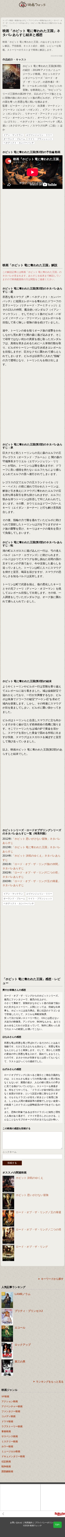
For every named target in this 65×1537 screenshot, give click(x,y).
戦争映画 (6, 1466)
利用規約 (28, 1522)
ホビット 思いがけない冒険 (32, 1195)
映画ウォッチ (32, 4)
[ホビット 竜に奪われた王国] (11, 65)
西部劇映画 (7, 1471)
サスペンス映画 (10, 1436)
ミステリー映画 (10, 1441)
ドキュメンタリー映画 (13, 1456)
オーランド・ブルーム (14, 139)
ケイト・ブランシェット (40, 139)
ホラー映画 (7, 1446)
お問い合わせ (16, 1522)
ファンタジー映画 (11, 1411)
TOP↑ (57, 1525)
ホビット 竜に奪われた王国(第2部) (42, 66)
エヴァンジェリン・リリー (39, 135)
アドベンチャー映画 (12, 1406)
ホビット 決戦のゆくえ (29, 1177)
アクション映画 (10, 1401)
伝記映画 (6, 1461)
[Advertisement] (32, 226)
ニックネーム (9, 1152)
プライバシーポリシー (45, 1522)
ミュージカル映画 (11, 1451)
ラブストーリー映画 (12, 1426)
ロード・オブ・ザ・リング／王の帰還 (38, 1212)
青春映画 (6, 1431)
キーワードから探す (52, 1278)
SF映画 (5, 1396)
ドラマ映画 (7, 1421)
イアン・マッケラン (13, 135)
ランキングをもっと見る (50, 1381)
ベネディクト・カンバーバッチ (19, 143)
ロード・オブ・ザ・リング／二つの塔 (38, 1229)
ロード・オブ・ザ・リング (32, 1246)
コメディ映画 (9, 1416)
